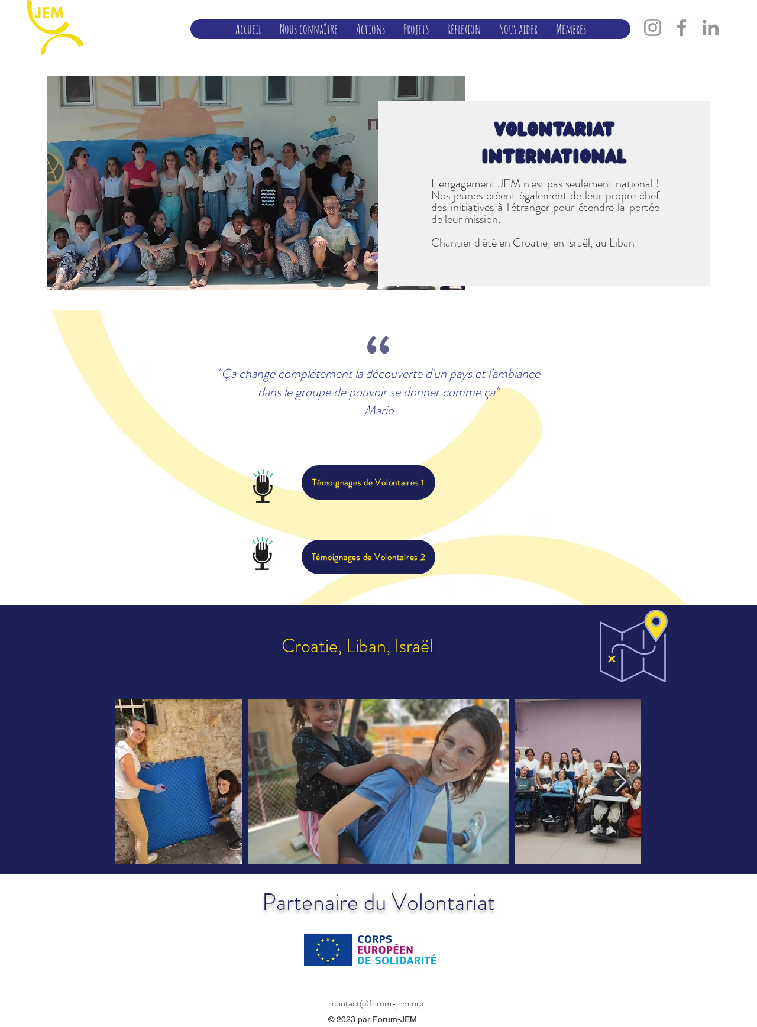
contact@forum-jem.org (377, 1003)
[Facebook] (681, 27)
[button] (308, 29)
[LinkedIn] (710, 27)
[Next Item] (620, 781)
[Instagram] (652, 27)
